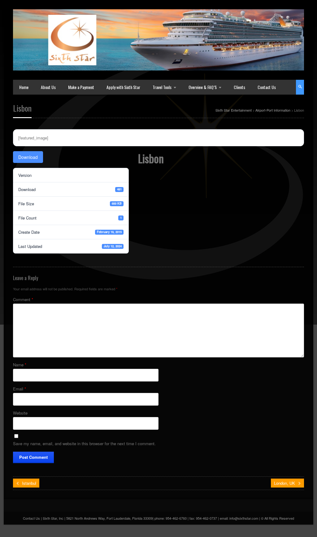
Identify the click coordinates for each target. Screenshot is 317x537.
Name (19, 365)
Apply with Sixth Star (123, 87)
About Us (48, 87)
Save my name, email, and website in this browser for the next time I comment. (84, 443)
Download (28, 157)
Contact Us (267, 87)
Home (23, 87)
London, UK (285, 483)
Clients (239, 87)
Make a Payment (81, 87)
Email (19, 389)
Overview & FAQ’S (203, 87)
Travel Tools (162, 87)
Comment (23, 299)
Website (20, 413)
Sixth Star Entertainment (233, 110)
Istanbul (28, 483)
